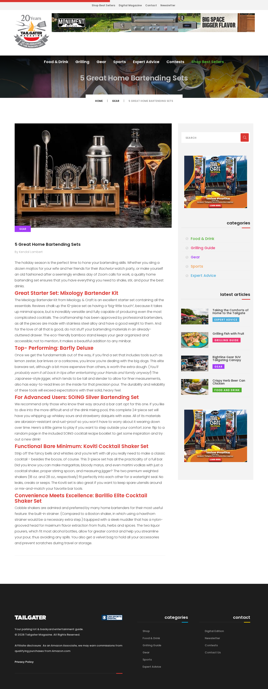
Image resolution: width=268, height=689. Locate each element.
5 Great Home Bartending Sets (48, 244)
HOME (99, 101)
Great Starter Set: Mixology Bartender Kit (66, 293)
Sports (119, 61)
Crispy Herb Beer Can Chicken (229, 382)
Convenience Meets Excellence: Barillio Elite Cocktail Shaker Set (81, 498)
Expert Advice (146, 61)
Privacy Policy (24, 662)
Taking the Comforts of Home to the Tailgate (231, 311)
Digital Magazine (130, 5)
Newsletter (167, 5)
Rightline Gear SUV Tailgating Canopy (227, 358)
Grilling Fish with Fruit (228, 334)
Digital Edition (214, 631)
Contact (151, 5)
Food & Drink (56, 61)
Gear (101, 61)
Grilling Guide (203, 247)
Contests (175, 61)
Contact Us (213, 652)
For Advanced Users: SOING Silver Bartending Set (77, 397)
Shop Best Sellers (103, 5)
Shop (146, 631)
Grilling (82, 61)
